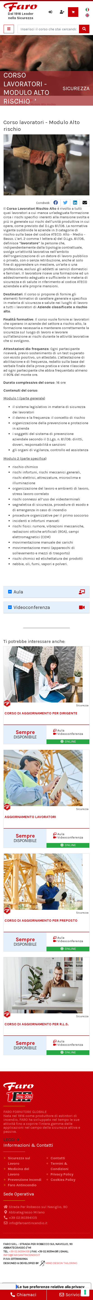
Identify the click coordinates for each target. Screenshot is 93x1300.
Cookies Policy (63, 1179)
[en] (87, 15)
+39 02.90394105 (22, 1217)
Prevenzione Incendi (24, 1179)
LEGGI (9, 1140)
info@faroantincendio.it (27, 1223)
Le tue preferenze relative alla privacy (51, 1286)
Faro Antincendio (22, 1185)
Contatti (58, 1158)
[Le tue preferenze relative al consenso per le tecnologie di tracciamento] (85, 1292)
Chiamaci (26, 1294)
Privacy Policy (62, 1174)
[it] (87, 9)
